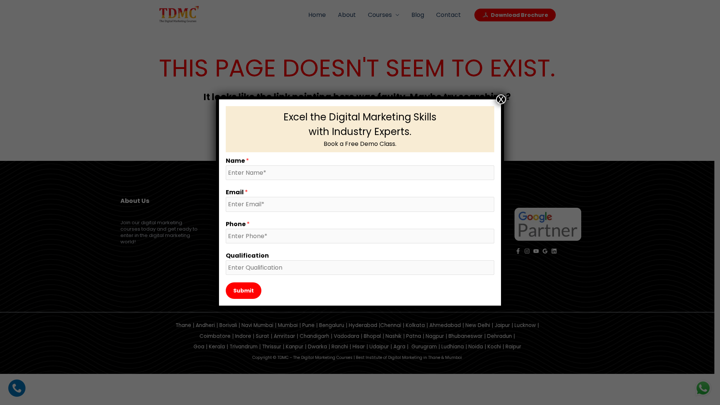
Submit (243, 290)
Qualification (247, 255)
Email (237, 192)
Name (237, 160)
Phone (238, 224)
